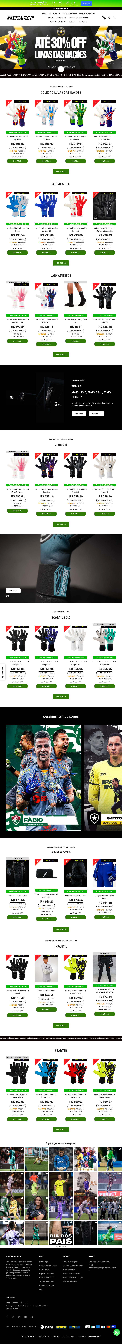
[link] (12, 1159)
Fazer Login (43, 1262)
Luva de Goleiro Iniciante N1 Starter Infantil (75, 992)
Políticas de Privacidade (71, 1274)
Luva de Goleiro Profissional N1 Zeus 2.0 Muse (17, 321)
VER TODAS (61, 171)
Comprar (17, 161)
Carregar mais (61, 1246)
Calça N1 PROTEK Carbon (17, 896)
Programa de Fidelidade (48, 1266)
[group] (61, 47)
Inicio (44, 14)
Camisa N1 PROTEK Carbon (75, 896)
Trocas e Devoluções (70, 1262)
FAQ (40, 1289)
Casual (51, 18)
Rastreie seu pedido (46, 1285)
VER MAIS (86, 3)
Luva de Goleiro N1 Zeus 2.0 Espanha (17, 138)
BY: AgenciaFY (32, 1326)
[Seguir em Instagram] (19, 1317)
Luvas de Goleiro (70, 14)
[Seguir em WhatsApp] (31, 1317)
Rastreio (73, 22)
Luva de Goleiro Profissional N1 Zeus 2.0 (104, 321)
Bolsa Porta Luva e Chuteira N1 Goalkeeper (46, 895)
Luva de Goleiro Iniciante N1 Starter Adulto (17, 1096)
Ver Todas (61, 354)
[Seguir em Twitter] (13, 1317)
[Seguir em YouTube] (25, 1317)
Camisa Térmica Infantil (46, 991)
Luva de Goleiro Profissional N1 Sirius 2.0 (75, 229)
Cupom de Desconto (46, 1274)
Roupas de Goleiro (87, 14)
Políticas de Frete (69, 1270)
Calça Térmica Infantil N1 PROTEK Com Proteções (104, 991)
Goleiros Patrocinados (78, 18)
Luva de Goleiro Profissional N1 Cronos (17, 229)
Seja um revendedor (58, 22)
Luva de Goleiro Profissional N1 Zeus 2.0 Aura (46, 321)
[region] (61, 47)
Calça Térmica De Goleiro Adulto (105, 897)
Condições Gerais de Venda (73, 1266)
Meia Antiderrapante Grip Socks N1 (75, 321)
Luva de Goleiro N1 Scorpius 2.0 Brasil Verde (75, 138)
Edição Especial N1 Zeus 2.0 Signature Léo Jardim (104, 229)
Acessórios (61, 18)
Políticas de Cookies (70, 1281)
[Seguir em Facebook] (7, 1317)
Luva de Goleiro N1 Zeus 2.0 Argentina (46, 138)
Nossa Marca (54, 14)
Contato (83, 22)
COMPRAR (96, 413)
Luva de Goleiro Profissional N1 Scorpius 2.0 (46, 229)
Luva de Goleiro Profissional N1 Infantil (17, 992)
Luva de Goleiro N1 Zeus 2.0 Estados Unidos (104, 138)
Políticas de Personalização (73, 1277)
